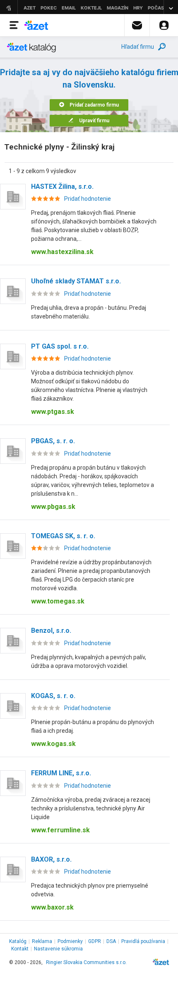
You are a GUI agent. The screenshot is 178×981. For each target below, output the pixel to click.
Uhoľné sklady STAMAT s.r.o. (76, 281)
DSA (111, 941)
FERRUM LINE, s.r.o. (61, 773)
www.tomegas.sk (57, 601)
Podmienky (70, 941)
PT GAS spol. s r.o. (60, 346)
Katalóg (17, 941)
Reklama (42, 941)
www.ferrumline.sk (60, 830)
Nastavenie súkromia (58, 949)
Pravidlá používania (143, 941)
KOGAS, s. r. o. (53, 696)
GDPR (94, 941)
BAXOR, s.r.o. (51, 859)
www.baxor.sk (52, 907)
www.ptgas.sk (52, 412)
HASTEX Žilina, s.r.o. (62, 186)
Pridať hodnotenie (87, 198)
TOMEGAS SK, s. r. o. (63, 536)
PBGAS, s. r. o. (53, 441)
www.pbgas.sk (53, 507)
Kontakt (20, 949)
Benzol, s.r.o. (51, 630)
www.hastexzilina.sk (62, 252)
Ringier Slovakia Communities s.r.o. (86, 962)
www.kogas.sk (53, 744)
